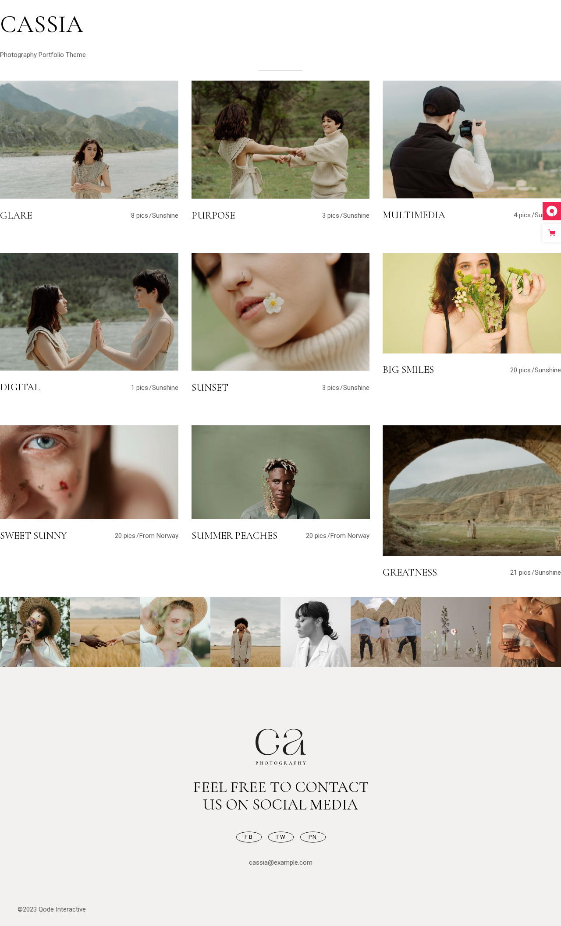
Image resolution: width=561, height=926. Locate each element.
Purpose (213, 215)
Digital (20, 387)
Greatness (410, 572)
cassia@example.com (280, 862)
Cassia (41, 24)
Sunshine (165, 215)
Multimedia (414, 215)
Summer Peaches (234, 536)
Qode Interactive (62, 909)
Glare (16, 215)
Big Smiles (408, 370)
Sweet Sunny (33, 536)
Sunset (210, 388)
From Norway (158, 536)
